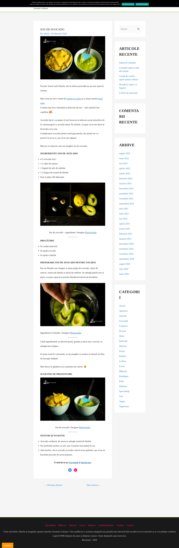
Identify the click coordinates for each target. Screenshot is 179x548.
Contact (130, 525)
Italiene (122, 356)
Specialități (50, 525)
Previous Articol (53, 485)
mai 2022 (123, 163)
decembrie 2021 (126, 188)
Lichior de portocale (128, 93)
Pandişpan (123, 376)
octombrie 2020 (126, 254)
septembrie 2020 (126, 259)
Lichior (122, 361)
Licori (122, 366)
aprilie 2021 (124, 223)
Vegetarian (124, 406)
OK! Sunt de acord (128, 4)
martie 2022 (124, 173)
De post (122, 331)
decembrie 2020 (126, 244)
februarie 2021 (125, 234)
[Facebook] (70, 470)
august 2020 (124, 264)
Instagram (86, 462)
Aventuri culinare (41, 8)
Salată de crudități (127, 63)
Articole (123, 316)
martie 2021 (124, 229)
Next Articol (94, 485)
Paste (121, 381)
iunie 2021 (124, 213)
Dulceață (123, 341)
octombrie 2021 (126, 198)
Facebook (73, 462)
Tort (121, 396)
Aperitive (123, 311)
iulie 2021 (123, 208)
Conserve (123, 326)
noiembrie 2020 (126, 249)
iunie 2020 (124, 274)
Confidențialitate (106, 525)
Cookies (120, 525)
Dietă (121, 336)
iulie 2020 (123, 269)
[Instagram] (75, 470)
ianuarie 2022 (125, 183)
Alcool (122, 306)
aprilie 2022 (124, 168)
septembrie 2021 (126, 203)
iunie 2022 (124, 158)
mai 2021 (123, 218)
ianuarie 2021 (125, 239)
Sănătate (123, 386)
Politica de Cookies (142, 4)
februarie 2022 (125, 178)
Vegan (122, 401)
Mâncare (123, 371)
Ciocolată (123, 321)
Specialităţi (124, 391)
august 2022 (124, 153)
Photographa (90, 232)
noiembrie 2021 (126, 193)
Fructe (122, 351)
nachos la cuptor (73, 98)
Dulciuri (123, 346)
